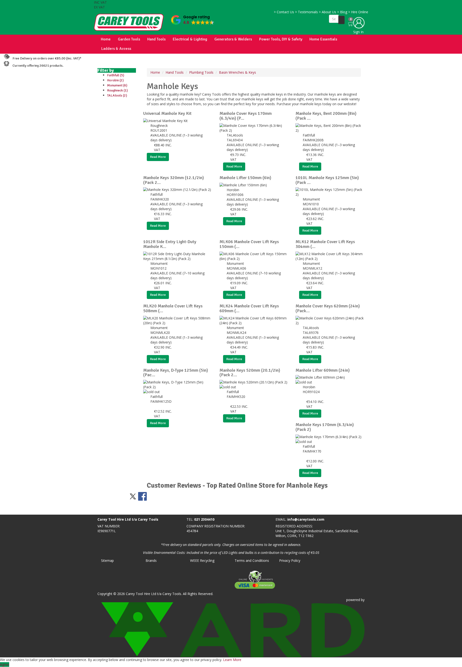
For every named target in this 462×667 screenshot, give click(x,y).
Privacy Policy (289, 560)
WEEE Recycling (202, 560)
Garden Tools (129, 39)
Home (106, 39)
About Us (327, 12)
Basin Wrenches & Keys (237, 72)
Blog (342, 12)
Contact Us (284, 12)
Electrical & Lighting (190, 39)
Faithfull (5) (115, 75)
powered (353, 599)
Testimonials (306, 12)
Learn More (232, 659)
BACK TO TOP (13, 510)
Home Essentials (323, 39)
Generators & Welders (233, 39)
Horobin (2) (115, 80)
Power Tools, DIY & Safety (280, 39)
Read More (158, 157)
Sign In (358, 32)
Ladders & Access (116, 48)
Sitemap (107, 560)
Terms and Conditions (252, 560)
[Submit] (341, 20)
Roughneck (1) (117, 90)
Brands (151, 560)
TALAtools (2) (117, 95)
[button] (192, 19)
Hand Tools (156, 39)
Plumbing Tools (201, 72)
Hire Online (358, 12)
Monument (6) (117, 85)
